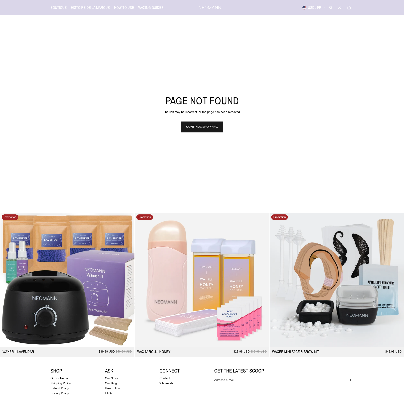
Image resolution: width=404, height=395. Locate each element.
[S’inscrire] (350, 380)
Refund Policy (59, 388)
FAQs (108, 393)
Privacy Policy (59, 393)
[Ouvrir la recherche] (330, 7)
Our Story (111, 378)
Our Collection (59, 378)
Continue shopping (202, 126)
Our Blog (111, 383)
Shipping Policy (60, 383)
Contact (164, 378)
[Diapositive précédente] (6, 280)
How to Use (112, 388)
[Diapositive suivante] (128, 280)
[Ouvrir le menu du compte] (339, 7)
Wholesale (166, 383)
